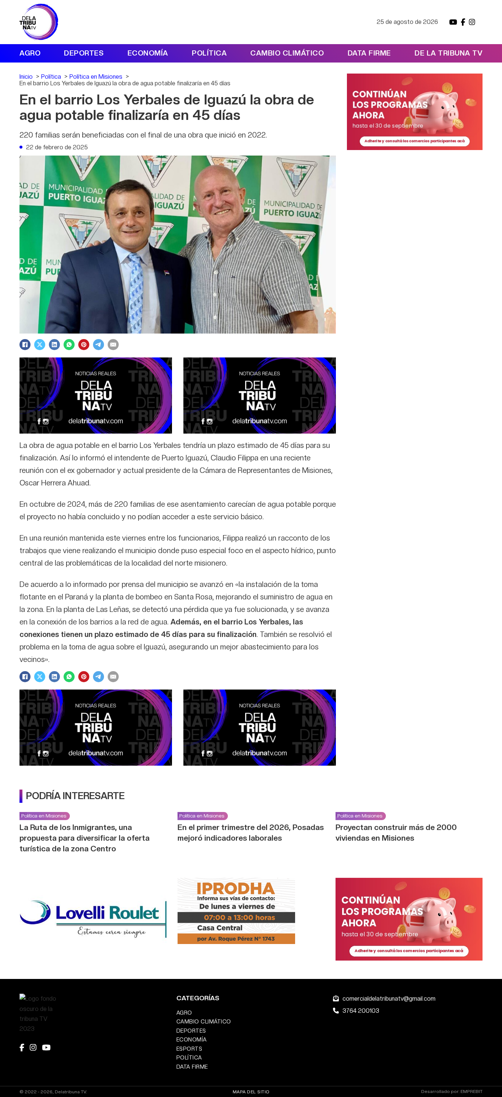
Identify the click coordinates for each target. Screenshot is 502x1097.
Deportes (84, 53)
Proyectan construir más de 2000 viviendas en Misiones (396, 833)
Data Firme (369, 53)
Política (209, 53)
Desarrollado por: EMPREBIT (452, 1091)
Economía (148, 53)
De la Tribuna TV (449, 53)
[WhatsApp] (69, 344)
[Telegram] (98, 344)
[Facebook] (25, 344)
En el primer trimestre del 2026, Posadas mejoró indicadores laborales (251, 833)
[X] (39, 344)
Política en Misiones (43, 816)
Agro (29, 53)
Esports (189, 1049)
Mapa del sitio (251, 1091)
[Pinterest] (83, 344)
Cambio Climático (287, 53)
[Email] (113, 344)
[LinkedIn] (54, 344)
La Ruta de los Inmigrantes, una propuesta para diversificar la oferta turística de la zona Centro (84, 838)
